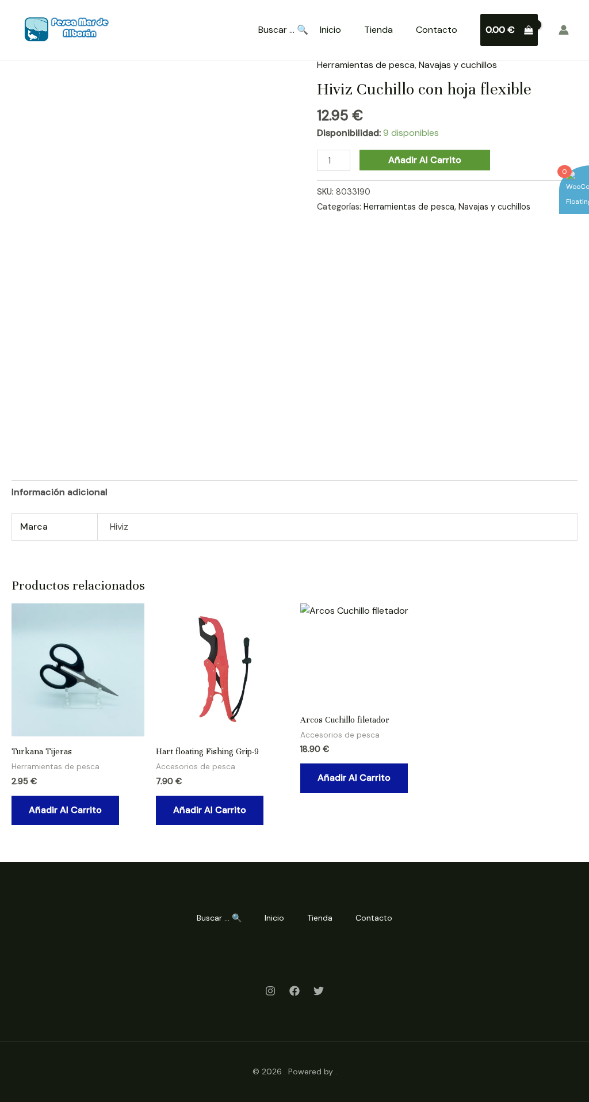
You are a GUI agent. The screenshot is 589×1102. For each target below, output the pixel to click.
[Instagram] (270, 991)
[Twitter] (318, 991)
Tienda (378, 30)
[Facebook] (294, 991)
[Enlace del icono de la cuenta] (564, 30)
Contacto (436, 30)
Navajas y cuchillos (458, 65)
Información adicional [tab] (60, 492)
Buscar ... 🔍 (283, 30)
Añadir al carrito (424, 160)
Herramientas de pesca (366, 65)
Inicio (330, 30)
